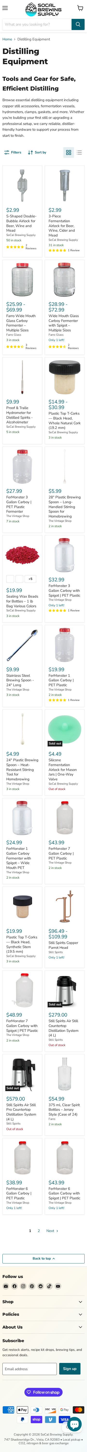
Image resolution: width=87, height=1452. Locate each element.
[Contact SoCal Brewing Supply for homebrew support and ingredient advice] (5, 1286)
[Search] (78, 24)
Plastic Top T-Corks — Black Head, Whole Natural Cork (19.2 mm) (65, 420)
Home (7, 39)
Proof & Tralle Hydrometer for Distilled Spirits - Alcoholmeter (19, 415)
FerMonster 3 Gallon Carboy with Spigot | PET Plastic (64, 590)
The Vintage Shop (17, 516)
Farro (52, 1119)
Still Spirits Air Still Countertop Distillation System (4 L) (64, 1028)
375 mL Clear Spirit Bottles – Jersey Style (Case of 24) (64, 1109)
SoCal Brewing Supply (21, 235)
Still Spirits (56, 952)
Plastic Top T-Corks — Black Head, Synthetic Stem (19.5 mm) (21, 944)
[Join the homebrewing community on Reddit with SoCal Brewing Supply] (40, 1286)
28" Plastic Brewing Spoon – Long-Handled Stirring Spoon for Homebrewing (65, 507)
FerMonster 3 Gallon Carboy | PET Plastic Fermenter (18, 504)
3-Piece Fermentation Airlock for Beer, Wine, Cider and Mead (62, 226)
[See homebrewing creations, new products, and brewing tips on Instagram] (23, 1286)
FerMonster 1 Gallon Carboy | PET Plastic (61, 680)
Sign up (70, 1368)
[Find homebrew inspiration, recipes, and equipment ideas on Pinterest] (32, 1286)
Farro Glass (13, 335)
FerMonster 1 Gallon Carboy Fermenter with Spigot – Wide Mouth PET (18, 858)
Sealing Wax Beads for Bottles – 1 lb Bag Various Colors (22, 601)
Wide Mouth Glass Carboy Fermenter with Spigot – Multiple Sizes (64, 323)
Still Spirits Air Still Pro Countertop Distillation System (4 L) (21, 1112)
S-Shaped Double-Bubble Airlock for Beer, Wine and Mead (21, 223)
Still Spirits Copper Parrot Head (63, 945)
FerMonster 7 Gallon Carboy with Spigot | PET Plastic (22, 1026)
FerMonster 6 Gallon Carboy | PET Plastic (18, 1193)
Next (50, 1230)
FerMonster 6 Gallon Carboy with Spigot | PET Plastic (64, 1193)
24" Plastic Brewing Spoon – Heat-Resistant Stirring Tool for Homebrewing (22, 770)
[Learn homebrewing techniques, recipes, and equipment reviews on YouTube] (58, 1286)
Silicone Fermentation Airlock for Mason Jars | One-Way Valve (63, 770)
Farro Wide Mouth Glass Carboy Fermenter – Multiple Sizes (21, 323)
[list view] (79, 152)
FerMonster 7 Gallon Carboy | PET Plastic (61, 853)
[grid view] (68, 152)
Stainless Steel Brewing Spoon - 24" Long (20, 680)
